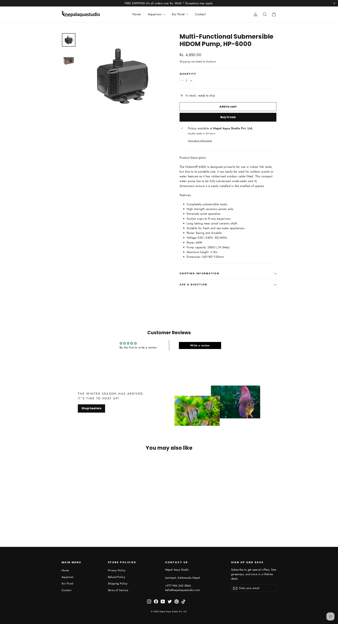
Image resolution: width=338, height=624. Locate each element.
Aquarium (155, 14)
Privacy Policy (117, 570)
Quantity (188, 74)
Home (136, 14)
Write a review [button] (200, 345)
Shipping (185, 61)
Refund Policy (116, 577)
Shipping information (199, 273)
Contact (200, 14)
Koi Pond (178, 14)
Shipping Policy (118, 583)
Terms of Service (118, 590)
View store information (200, 141)
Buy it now (228, 117)
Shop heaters (91, 408)
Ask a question (193, 284)
